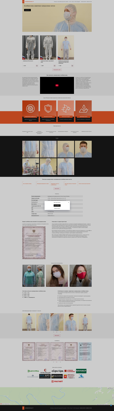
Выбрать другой (57, 208)
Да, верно (57, 205)
